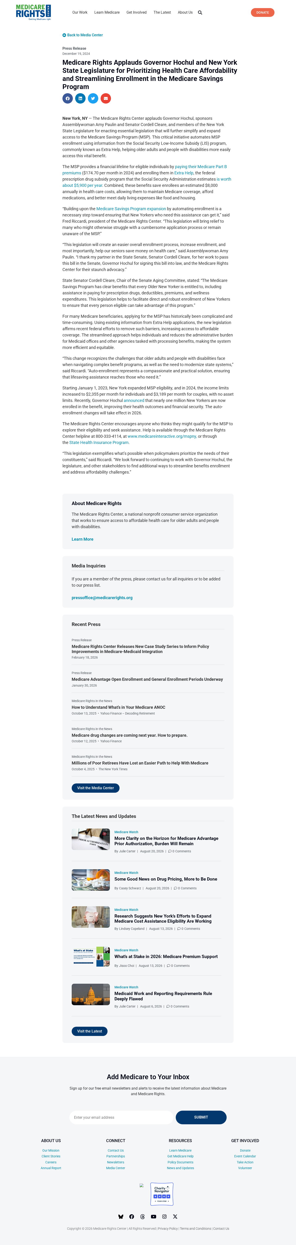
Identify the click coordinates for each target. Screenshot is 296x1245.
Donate (245, 1150)
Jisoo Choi (126, 966)
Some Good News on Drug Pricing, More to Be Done (165, 879)
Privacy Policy (168, 1228)
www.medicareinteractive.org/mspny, (162, 436)
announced (134, 400)
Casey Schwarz (130, 888)
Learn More (82, 539)
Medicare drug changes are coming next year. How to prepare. (130, 735)
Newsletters (115, 1162)
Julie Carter (127, 851)
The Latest (162, 12)
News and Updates (180, 1168)
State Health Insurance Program (99, 442)
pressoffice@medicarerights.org (102, 597)
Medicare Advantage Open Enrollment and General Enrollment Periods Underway (147, 679)
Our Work (79, 12)
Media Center (115, 1168)
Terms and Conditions (195, 1228)
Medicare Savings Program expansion (131, 208)
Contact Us (116, 1150)
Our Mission (50, 1150)
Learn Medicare (107, 12)
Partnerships (115, 1156)
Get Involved (136, 12)
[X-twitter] (175, 1217)
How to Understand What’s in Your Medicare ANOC (118, 707)
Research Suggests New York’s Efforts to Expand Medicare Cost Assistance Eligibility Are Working (163, 918)
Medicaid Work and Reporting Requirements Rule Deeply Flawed (163, 996)
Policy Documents (180, 1162)
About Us (185, 12)
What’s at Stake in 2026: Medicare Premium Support (166, 956)
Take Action (245, 1162)
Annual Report (51, 1168)
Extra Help (183, 172)
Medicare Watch (126, 832)
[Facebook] (132, 1217)
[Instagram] (164, 1217)
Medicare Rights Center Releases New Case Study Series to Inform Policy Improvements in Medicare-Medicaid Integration (140, 649)
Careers (50, 1162)
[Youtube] (153, 1217)
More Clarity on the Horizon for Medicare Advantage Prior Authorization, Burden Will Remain (166, 841)
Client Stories (51, 1156)
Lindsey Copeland (132, 929)
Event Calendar (245, 1156)
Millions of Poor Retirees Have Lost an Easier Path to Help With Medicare (140, 763)
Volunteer (245, 1168)
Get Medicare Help (180, 1156)
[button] (200, 12)
